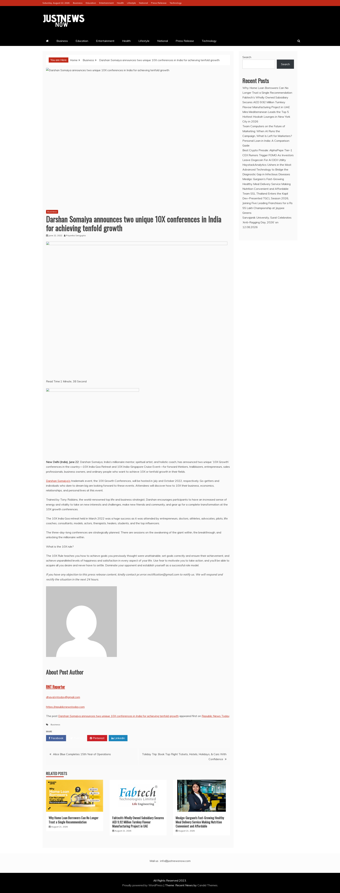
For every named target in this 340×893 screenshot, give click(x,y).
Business (78, 3)
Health (120, 3)
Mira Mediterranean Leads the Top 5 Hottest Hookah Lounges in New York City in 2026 (266, 116)
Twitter (78, 738)
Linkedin (119, 738)
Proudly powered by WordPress (142, 885)
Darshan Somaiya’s (58, 481)
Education (91, 3)
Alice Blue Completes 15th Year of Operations (82, 754)
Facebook (56, 738)
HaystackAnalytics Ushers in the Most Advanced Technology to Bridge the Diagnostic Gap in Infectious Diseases (266, 169)
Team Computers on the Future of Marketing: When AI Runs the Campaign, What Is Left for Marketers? (267, 130)
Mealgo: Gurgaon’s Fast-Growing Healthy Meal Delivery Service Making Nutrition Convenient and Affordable (200, 821)
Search (246, 57)
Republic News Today (215, 716)
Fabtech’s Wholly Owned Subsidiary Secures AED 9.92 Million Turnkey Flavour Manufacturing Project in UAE (138, 821)
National (143, 3)
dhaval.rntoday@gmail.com (63, 697)
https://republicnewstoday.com (65, 707)
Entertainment (106, 3)
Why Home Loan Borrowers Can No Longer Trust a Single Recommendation (73, 819)
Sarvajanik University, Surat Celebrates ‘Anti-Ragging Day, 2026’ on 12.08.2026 (266, 222)
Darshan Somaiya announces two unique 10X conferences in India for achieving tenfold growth (118, 716)
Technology (176, 3)
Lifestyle (131, 3)
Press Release (158, 3)
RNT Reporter (55, 686)
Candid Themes (207, 885)
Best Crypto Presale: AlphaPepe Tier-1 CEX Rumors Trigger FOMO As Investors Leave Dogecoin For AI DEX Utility (268, 154)
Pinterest (98, 738)
